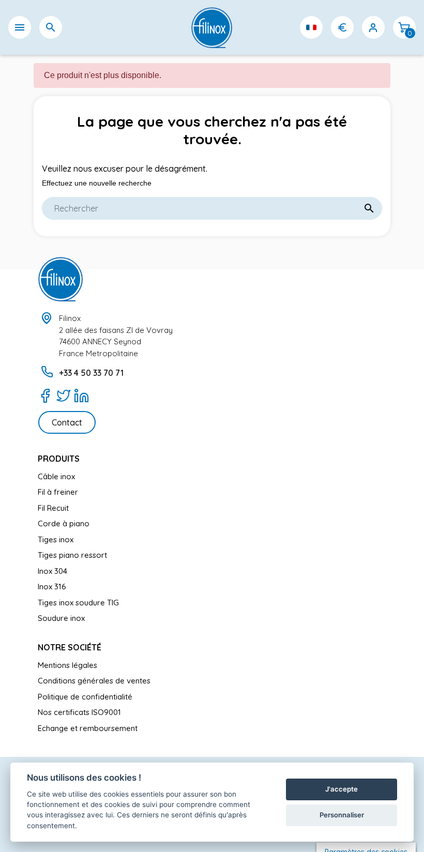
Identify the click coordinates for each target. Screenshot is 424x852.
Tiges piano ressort (72, 555)
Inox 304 (52, 571)
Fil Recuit (53, 508)
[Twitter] (63, 395)
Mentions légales (67, 665)
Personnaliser (342, 815)
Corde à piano (63, 523)
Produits (59, 458)
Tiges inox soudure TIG (78, 602)
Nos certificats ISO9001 (79, 712)
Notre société (69, 647)
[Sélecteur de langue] (311, 27)
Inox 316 (52, 586)
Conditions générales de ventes (94, 681)
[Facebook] (45, 395)
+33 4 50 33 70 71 (91, 373)
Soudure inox (61, 618)
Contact (67, 422)
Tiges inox (55, 539)
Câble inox (56, 476)
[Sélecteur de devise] (342, 27)
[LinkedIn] (81, 395)
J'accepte (341, 789)
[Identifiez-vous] (373, 27)
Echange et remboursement (88, 728)
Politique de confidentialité (85, 697)
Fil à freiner (58, 492)
